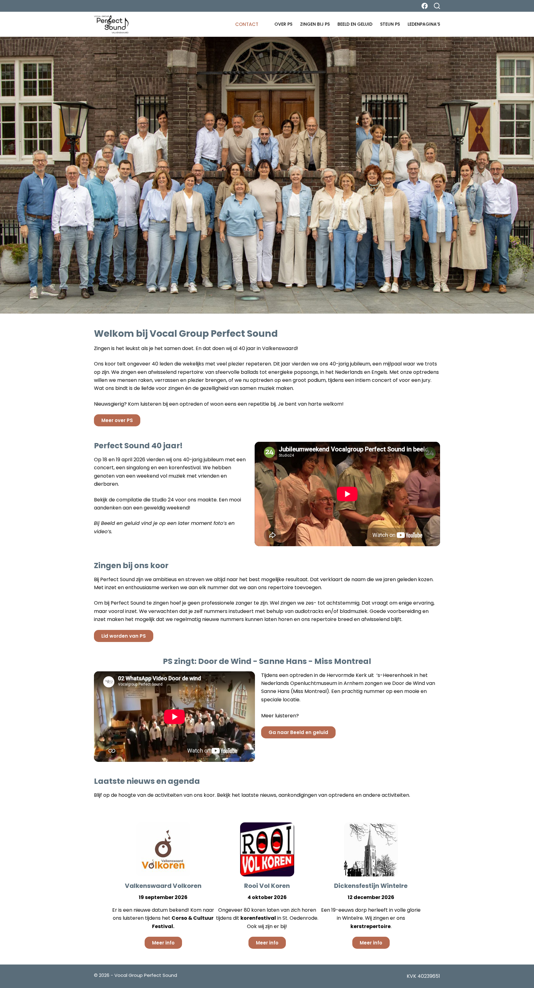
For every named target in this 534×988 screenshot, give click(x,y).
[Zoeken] (437, 6)
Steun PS (390, 24)
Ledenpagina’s (424, 24)
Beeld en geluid (354, 24)
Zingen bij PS (315, 24)
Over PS (283, 24)
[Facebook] (425, 6)
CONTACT (246, 24)
